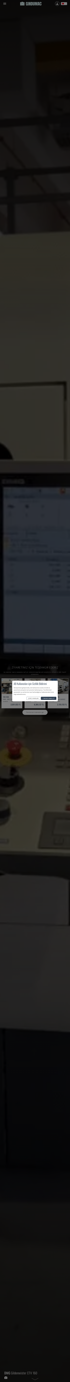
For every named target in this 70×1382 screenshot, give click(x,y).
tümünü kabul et (48, 698)
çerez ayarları (33, 698)
